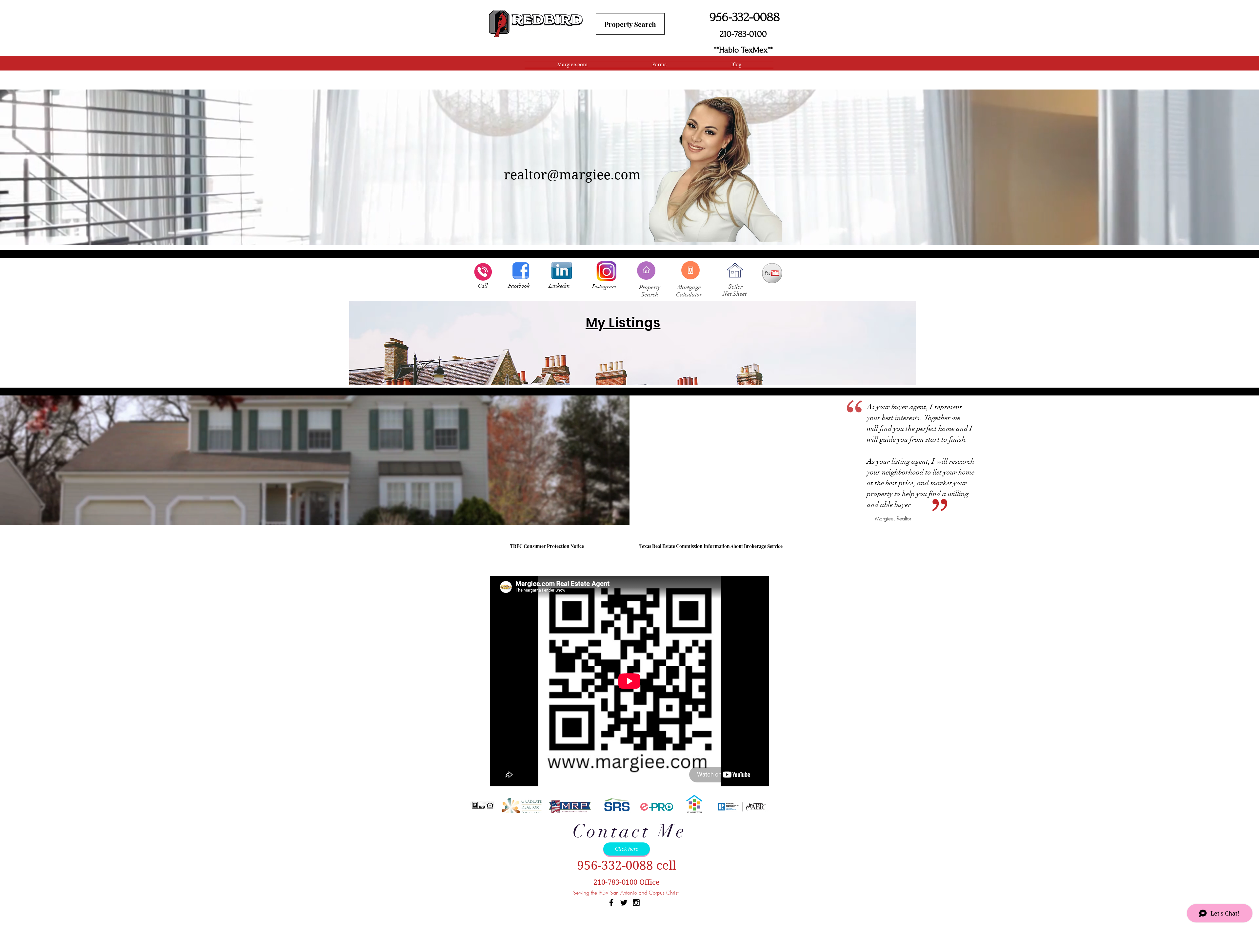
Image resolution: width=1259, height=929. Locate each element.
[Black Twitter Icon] (624, 902)
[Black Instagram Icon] (636, 902)
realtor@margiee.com (572, 175)
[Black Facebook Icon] (611, 902)
